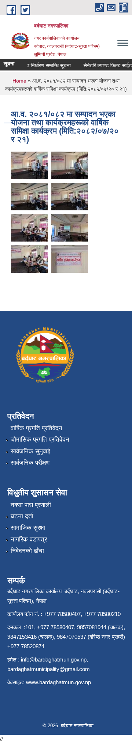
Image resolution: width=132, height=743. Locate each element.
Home (19, 81)
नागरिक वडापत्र (29, 539)
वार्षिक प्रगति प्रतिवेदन (36, 428)
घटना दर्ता (22, 516)
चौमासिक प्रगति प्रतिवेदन (40, 439)
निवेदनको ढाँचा (27, 550)
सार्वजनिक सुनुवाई (30, 451)
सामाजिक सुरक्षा (28, 527)
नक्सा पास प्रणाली (31, 504)
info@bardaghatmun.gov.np (54, 659)
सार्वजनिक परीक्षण (30, 462)
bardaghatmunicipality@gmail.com (48, 669)
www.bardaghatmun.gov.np (59, 682)
